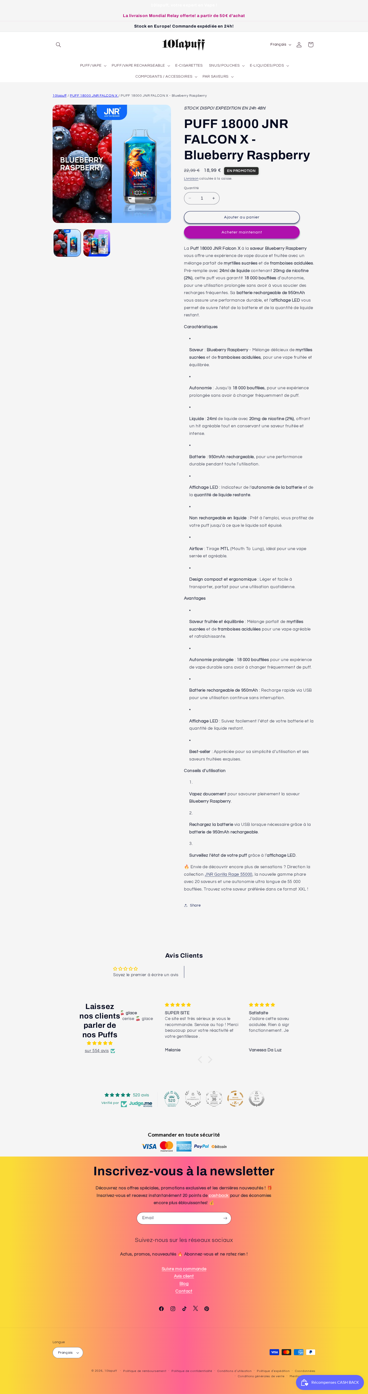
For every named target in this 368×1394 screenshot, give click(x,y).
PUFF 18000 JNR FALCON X (94, 95)
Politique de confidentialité (191, 1371)
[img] (100, 1043)
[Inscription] (225, 1218)
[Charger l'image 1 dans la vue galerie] (67, 242)
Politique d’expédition (273, 1371)
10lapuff (60, 95)
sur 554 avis (97, 1051)
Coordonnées (305, 1371)
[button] (58, 44)
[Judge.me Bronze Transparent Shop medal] (235, 1099)
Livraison (191, 178)
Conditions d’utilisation (234, 1371)
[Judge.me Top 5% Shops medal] (257, 1099)
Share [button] (195, 905)
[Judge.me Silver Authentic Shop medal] (193, 1099)
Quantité (191, 188)
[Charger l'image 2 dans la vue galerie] (96, 242)
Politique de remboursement (144, 1371)
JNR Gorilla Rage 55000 (228, 874)
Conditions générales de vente (261, 1376)
